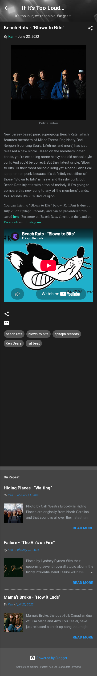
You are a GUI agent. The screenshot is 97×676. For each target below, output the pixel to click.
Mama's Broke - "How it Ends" (32, 597)
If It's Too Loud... (43, 8)
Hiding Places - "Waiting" (28, 487)
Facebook (11, 222)
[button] (90, 29)
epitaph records (67, 334)
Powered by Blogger (51, 658)
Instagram (33, 222)
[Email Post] (6, 325)
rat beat (34, 343)
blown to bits (38, 334)
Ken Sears (14, 343)
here (16, 216)
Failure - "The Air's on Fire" (29, 542)
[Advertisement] (48, 410)
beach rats (14, 334)
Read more (83, 528)
